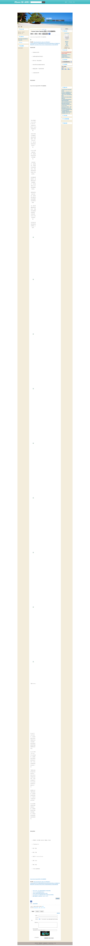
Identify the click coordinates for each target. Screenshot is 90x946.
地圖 (67, 44)
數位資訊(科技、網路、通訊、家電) (39, 907)
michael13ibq (35, 903)
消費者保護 (40, 943)
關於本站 (66, 41)
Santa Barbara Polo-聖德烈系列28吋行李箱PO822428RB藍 (43, 894)
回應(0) (33, 911)
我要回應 (58, 913)
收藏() (42, 911)
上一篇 (43, 29)
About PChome (51, 943)
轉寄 (43, 906)
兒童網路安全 (45, 943)
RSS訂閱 (20, 38)
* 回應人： (37, 915)
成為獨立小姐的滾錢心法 (66, 57)
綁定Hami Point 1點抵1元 (66, 54)
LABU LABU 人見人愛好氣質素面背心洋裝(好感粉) (42, 890)
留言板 (67, 42)
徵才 (55, 943)
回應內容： (37, 922)
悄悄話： (37, 919)
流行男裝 (49, 18)
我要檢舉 (57, 898)
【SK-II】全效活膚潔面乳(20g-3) (38, 892)
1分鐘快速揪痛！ (65, 55)
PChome (70, 2)
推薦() (37, 911)
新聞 (66, 2)
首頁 (19, 26)
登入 (74, 2)
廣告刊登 (36, 943)
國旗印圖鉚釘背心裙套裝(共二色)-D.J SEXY (40, 896)
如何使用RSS (25, 38)
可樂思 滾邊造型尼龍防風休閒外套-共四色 (40, 893)
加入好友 (66, 45)
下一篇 (45, 29)
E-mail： (37, 917)
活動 (21, 26)
